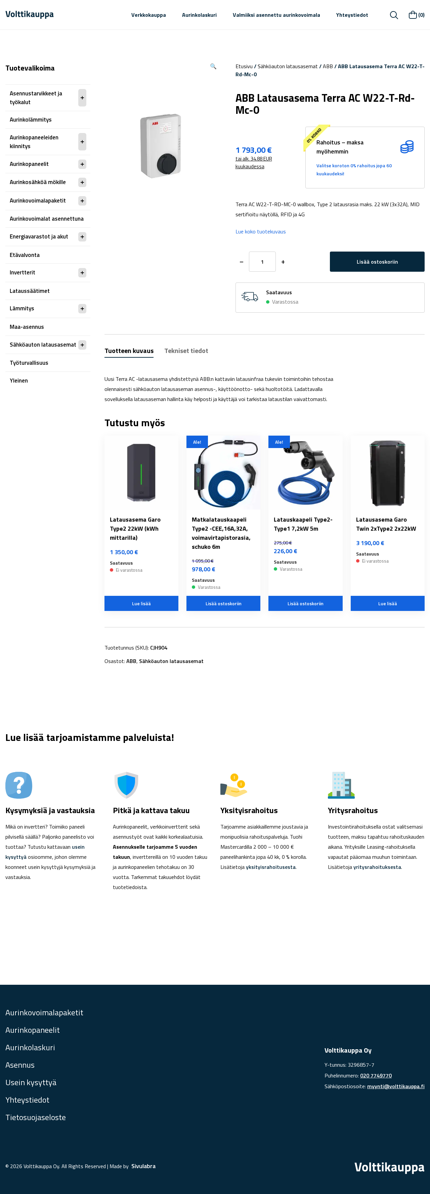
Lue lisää (141, 603)
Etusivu (244, 66)
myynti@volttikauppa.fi (396, 1086)
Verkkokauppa (148, 15)
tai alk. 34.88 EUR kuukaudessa (253, 162)
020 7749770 (376, 1075)
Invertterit (22, 272)
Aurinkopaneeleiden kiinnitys (34, 141)
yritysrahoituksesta (377, 867)
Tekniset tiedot (186, 350)
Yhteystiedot (352, 15)
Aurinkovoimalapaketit (38, 200)
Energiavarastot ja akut (39, 236)
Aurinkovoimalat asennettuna (47, 218)
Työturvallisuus (29, 362)
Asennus (20, 1065)
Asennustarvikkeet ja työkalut (36, 97)
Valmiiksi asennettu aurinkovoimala (276, 15)
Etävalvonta (25, 255)
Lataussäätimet (30, 290)
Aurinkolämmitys (31, 119)
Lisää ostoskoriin (377, 262)
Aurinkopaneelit (29, 164)
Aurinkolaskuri (199, 15)
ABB (328, 66)
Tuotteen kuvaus (129, 350)
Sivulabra (143, 1165)
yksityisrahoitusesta (271, 867)
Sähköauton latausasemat (43, 344)
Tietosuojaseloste (35, 1117)
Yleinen (19, 380)
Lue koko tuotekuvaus (260, 231)
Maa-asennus (27, 326)
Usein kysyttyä (30, 1082)
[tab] (129, 351)
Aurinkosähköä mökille (38, 182)
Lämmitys (22, 308)
